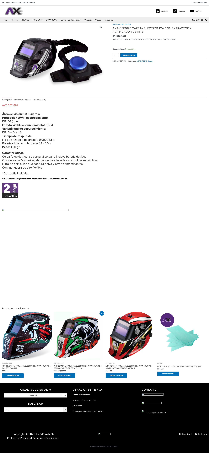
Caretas (128, 24)
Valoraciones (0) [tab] (39, 100)
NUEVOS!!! (37, 20)
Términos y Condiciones (46, 438)
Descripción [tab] (7, 100)
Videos (98, 20)
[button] (205, 11)
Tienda (14, 20)
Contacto (88, 20)
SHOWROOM (51, 20)
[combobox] (35, 395)
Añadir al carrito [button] (13, 375)
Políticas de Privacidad (19, 438)
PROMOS (25, 20)
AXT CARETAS (118, 24)
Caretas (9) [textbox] (45, 395)
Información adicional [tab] (22, 100)
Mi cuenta (109, 20)
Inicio (6, 20)
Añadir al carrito (128, 55)
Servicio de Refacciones (71, 20)
